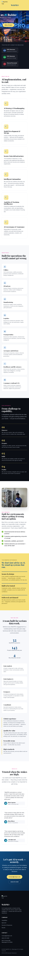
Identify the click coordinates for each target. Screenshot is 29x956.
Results (3, 927)
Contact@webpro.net (14, 877)
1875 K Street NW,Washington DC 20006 (7, 941)
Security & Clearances (7, 925)
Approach (4, 922)
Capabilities (4, 920)
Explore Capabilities (10, 30)
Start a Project (8, 25)
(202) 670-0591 (15, 882)
